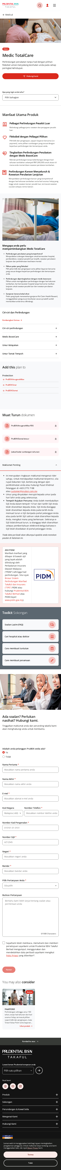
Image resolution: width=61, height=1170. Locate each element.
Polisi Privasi (12, 955)
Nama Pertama (10, 764)
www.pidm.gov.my (14, 600)
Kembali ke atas (28, 1041)
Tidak (8, 756)
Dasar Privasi (32, 1148)
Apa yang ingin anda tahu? (13, 92)
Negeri (6, 851)
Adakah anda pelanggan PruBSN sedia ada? (23, 748)
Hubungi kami (32, 76)
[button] (40, 5)
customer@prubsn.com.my (24, 491)
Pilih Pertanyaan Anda (14, 880)
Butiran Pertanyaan (12, 895)
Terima (30, 1154)
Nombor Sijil (9, 837)
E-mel (6, 793)
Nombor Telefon (33, 807)
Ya (7, 752)
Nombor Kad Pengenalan (15, 822)
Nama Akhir (9, 779)
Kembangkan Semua (11, 320)
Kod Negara (8, 807)
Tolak (30, 1163)
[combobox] (30, 97)
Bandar (6, 866)
